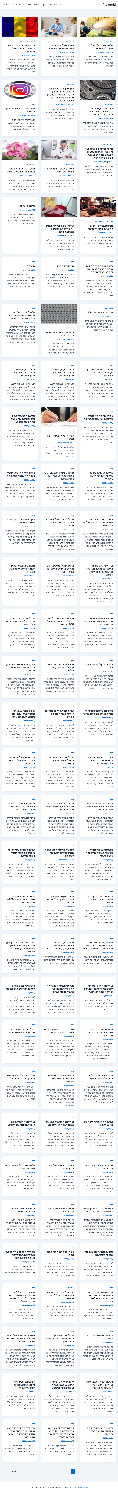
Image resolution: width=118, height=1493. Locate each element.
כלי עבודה (70, 84)
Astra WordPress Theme (77, 1487)
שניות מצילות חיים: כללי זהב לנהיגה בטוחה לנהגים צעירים (59, 713)
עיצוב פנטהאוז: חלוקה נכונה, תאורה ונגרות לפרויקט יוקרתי (23, 1384)
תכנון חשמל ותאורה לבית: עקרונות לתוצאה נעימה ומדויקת (99, 1431)
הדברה (110, 41)
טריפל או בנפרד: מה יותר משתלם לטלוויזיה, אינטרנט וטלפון (60, 667)
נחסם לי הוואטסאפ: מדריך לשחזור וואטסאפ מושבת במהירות (21, 568)
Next (14, 1471)
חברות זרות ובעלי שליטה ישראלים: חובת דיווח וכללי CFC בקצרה (60, 621)
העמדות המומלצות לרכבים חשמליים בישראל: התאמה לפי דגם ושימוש (21, 1338)
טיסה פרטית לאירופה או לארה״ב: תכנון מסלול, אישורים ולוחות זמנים (61, 1384)
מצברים (31, 266)
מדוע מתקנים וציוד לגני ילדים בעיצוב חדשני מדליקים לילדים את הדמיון (60, 945)
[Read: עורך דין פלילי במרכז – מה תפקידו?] (59, 417)
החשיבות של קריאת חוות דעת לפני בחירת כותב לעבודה (61, 1078)
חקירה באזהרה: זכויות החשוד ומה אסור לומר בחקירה (101, 476)
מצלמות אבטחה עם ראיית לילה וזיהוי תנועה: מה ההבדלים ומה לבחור (60, 988)
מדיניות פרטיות (18, 4)
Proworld (109, 4)
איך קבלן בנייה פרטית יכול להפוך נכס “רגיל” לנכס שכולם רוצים (60, 1295)
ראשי (6, 4)
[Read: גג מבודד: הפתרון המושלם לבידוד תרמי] (59, 313)
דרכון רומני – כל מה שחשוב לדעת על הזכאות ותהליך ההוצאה (21, 48)
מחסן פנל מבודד (65, 266)
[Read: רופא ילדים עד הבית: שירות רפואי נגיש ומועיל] (59, 150)
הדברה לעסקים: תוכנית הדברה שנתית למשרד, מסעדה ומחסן (62, 372)
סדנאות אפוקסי (27, 206)
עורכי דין (28, 41)
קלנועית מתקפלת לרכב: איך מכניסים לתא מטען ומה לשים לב (59, 853)
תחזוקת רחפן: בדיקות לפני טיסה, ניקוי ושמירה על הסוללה (99, 899)
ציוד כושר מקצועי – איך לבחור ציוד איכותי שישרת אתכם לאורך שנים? (100, 111)
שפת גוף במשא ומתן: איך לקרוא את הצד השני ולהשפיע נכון (99, 372)
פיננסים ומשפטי (107, 144)
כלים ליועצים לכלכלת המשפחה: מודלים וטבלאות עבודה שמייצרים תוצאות (21, 315)
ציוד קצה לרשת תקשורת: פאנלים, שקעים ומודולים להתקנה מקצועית (100, 760)
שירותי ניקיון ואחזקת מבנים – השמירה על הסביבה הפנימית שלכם (60, 228)
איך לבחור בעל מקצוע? (36, 4)
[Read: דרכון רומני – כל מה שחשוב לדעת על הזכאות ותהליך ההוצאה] (20, 26)
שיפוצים (71, 1288)
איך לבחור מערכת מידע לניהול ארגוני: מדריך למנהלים (62, 760)
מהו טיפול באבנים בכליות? (99, 312)
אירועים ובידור (108, 221)
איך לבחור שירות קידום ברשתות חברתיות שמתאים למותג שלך (60, 1338)
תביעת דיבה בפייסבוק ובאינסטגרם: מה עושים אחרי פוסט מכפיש (23, 419)
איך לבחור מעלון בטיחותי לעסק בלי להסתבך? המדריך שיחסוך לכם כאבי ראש (98, 988)
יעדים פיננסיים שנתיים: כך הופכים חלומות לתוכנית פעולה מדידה (21, 853)
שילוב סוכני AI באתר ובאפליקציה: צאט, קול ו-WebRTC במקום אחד (22, 713)
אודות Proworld (55, 4)
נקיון (68, 221)
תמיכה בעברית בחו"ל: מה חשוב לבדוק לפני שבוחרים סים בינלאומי (99, 806)
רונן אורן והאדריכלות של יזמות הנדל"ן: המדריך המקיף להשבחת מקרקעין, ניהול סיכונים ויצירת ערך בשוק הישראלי (60, 94)
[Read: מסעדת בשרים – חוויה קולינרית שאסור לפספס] (98, 207)
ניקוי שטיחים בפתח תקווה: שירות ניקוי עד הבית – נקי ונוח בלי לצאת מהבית (99, 269)
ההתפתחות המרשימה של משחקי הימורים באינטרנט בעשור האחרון (60, 568)
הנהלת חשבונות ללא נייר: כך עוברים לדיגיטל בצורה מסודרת (59, 522)
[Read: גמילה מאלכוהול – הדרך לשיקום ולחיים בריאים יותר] (59, 26)
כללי (105, 41)
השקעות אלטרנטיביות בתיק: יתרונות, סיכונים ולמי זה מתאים (20, 667)
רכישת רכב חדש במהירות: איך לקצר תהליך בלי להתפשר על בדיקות (99, 1384)
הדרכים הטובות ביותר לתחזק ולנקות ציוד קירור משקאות (100, 1032)
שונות (68, 41)
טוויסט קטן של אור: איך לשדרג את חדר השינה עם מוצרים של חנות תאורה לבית (98, 945)
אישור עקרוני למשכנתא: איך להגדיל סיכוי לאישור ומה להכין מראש (59, 476)
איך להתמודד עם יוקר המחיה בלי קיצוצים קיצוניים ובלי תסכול (20, 621)
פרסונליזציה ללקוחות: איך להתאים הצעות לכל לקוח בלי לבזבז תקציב (20, 760)
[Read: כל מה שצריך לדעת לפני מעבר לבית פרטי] (98, 26)
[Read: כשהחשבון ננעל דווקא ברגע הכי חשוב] (20, 90)
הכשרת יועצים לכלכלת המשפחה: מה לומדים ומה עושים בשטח (99, 853)
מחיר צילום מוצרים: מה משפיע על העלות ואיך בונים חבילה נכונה (98, 621)
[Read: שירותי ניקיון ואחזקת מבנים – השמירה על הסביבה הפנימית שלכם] (59, 207)
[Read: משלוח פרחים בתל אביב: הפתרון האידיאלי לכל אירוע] (20, 150)
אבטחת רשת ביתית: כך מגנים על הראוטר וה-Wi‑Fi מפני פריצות (21, 899)
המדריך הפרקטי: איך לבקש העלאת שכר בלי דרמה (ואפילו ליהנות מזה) (20, 1255)
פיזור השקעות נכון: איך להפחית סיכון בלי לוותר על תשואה (60, 899)
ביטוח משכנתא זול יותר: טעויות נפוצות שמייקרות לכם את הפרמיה (98, 522)
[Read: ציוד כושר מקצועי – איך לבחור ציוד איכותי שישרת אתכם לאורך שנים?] (98, 90)
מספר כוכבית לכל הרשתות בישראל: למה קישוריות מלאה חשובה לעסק (21, 806)
